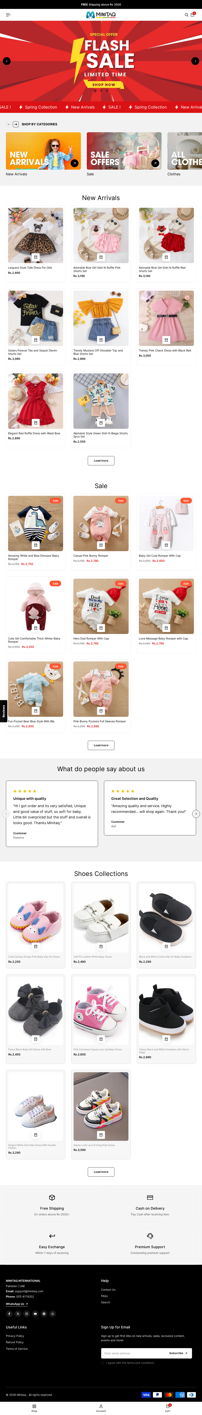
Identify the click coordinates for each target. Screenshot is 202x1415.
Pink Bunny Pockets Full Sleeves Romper (99, 721)
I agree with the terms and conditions (130, 1362)
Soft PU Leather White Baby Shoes (93, 956)
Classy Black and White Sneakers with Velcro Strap (164, 1051)
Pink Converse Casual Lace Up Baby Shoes (98, 1049)
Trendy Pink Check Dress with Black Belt (165, 350)
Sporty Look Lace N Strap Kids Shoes (94, 1145)
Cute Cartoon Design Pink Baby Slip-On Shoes (34, 956)
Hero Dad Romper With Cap (91, 638)
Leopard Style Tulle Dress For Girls (30, 267)
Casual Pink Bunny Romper (90, 555)
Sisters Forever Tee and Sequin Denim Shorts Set (32, 352)
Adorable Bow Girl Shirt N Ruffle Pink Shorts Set (97, 269)
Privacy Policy (15, 1336)
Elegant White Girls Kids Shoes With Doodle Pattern (32, 1146)
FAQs (104, 1296)
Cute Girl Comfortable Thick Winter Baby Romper (34, 640)
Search (105, 1302)
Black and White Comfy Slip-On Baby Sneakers (165, 956)
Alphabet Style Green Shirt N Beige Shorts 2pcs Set (100, 435)
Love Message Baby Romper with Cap (163, 638)
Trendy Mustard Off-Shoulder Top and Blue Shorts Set (98, 352)
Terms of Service (17, 1348)
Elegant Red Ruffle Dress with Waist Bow (34, 433)
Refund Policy (15, 1342)
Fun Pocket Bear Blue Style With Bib (31, 721)
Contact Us (108, 1289)
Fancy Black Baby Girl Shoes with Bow (29, 1049)
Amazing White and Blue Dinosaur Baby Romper (33, 557)
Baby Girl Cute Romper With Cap (160, 555)
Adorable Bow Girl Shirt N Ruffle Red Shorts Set (162, 269)
